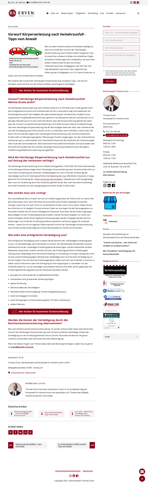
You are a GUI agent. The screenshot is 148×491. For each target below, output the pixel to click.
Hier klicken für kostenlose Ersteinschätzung (43, 90)
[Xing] (30, 432)
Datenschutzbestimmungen (68, 471)
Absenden (109, 81)
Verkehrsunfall (30, 372)
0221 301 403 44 (18, 3)
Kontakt (109, 13)
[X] (10, 432)
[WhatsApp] (25, 432)
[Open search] (138, 13)
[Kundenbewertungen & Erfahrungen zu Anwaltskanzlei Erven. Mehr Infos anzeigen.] (111, 328)
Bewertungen (67, 13)
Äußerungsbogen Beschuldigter (49, 179)
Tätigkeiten (80, 13)
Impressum (120, 13)
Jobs (102, 13)
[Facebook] (15, 432)
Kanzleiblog (93, 13)
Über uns (55, 13)
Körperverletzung (17, 372)
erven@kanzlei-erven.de (39, 2)
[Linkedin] (20, 432)
